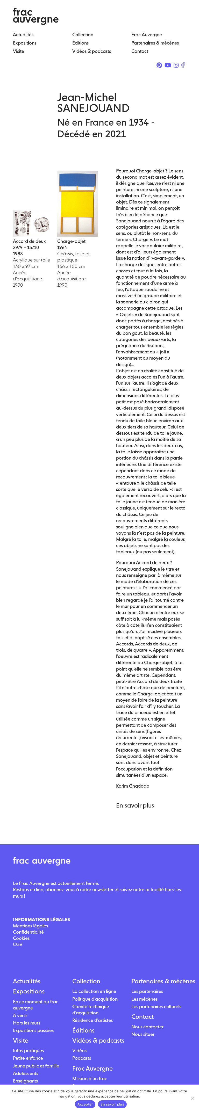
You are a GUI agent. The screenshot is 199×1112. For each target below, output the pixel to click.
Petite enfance (28, 1058)
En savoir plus (112, 1104)
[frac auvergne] (36, 23)
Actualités (26, 981)
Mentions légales (30, 925)
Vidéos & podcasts (98, 1040)
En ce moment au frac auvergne (35, 1005)
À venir (20, 1015)
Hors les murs (26, 1023)
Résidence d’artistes (92, 1020)
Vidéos (79, 1050)
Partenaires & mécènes (158, 981)
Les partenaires (147, 991)
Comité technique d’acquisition (90, 1009)
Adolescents (25, 1073)
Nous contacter (147, 1026)
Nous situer (142, 1034)
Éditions (83, 1030)
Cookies (21, 938)
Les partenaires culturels (156, 1006)
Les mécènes (144, 999)
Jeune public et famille (36, 1066)
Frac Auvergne (92, 1068)
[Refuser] (192, 1098)
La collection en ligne (94, 991)
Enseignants (25, 1081)
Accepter (85, 1104)
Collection (86, 981)
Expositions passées (33, 1030)
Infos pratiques (28, 1050)
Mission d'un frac (89, 1078)
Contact (142, 1017)
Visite (20, 1040)
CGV (18, 944)
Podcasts (81, 1058)
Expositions (29, 991)
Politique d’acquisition (95, 999)
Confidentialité (28, 932)
